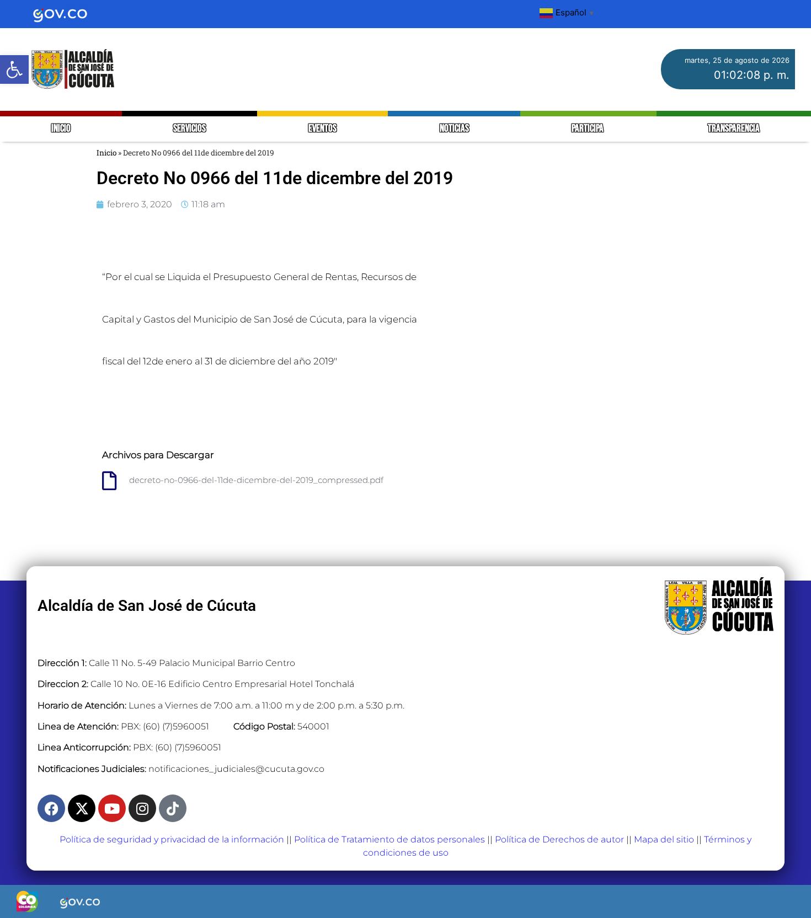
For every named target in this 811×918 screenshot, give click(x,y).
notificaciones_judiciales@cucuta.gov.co (236, 769)
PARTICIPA (588, 128)
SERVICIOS (189, 128)
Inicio (106, 153)
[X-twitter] (81, 808)
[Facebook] (51, 808)
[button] (14, 69)
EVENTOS (322, 128)
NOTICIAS (454, 128)
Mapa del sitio (664, 839)
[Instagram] (142, 808)
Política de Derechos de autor (559, 839)
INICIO (61, 128)
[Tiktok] (172, 808)
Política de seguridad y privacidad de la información (172, 839)
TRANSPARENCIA (734, 128)
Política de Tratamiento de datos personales (389, 839)
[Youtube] (112, 808)
